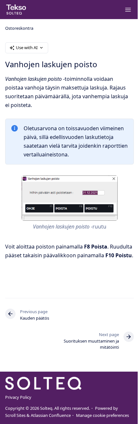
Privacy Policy (18, 397)
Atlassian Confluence (51, 415)
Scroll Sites (15, 415)
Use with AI (26, 47)
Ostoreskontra (19, 28)
